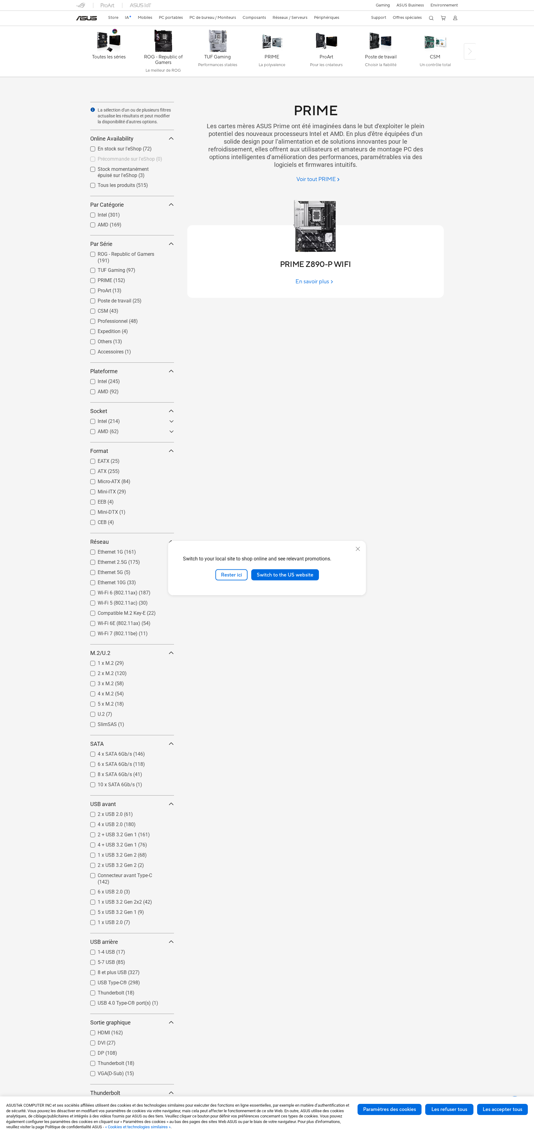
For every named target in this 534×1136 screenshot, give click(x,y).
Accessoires (103, 350)
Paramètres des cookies (389, 1109)
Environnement (444, 5)
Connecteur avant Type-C (117, 874)
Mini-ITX (99, 490)
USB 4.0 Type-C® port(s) (116, 1001)
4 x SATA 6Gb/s (107, 752)
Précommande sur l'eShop (118, 157)
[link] (86, 18)
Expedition (101, 330)
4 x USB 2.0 (102, 823)
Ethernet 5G (103, 571)
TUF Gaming (104, 269)
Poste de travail (107, 299)
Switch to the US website (285, 575)
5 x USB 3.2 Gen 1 (109, 911)
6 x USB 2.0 (102, 890)
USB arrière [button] (104, 942)
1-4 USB (99, 950)
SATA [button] (97, 744)
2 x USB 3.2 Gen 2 (109, 864)
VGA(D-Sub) (103, 1072)
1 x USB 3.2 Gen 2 (109, 853)
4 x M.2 (98, 692)
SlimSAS (99, 723)
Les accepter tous (502, 1109)
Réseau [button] (99, 541)
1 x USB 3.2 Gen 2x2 (112, 900)
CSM (95, 309)
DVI (94, 1041)
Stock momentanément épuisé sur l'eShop (127, 170)
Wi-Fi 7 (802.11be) (110, 632)
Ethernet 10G (104, 581)
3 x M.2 (98, 682)
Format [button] (99, 451)
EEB (94, 500)
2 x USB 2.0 (102, 813)
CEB (94, 521)
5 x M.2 (98, 702)
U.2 (93, 713)
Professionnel (105, 320)
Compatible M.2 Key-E (114, 611)
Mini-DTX (100, 510)
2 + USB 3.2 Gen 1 (109, 833)
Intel (95, 213)
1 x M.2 (98, 662)
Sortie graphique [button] (110, 1022)
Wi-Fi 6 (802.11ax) (110, 591)
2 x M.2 (98, 672)
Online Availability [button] (112, 138)
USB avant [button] (103, 804)
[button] (383, 5)
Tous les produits (109, 184)
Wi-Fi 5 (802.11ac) (110, 601)
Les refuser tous (449, 1109)
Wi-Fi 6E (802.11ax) (111, 622)
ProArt (97, 289)
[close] (357, 548)
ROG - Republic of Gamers (118, 252)
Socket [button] (98, 411)
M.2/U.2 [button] (100, 653)
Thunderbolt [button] (105, 1093)
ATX (94, 470)
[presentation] (92, 109)
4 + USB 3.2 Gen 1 (109, 843)
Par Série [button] (101, 244)
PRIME (97, 279)
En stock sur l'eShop (112, 147)
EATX (96, 459)
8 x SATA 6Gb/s (107, 773)
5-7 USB (99, 961)
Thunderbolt (103, 991)
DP (93, 1051)
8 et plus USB (104, 971)
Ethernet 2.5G (105, 561)
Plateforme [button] (104, 371)
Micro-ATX (101, 480)
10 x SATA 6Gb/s (108, 783)
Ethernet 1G (103, 550)
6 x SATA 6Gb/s (107, 763)
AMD (95, 223)
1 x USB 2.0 (102, 921)
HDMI (96, 1031)
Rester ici (231, 575)
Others (97, 340)
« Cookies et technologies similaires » (138, 1127)
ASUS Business (410, 5)
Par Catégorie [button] (107, 204)
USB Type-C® (105, 981)
